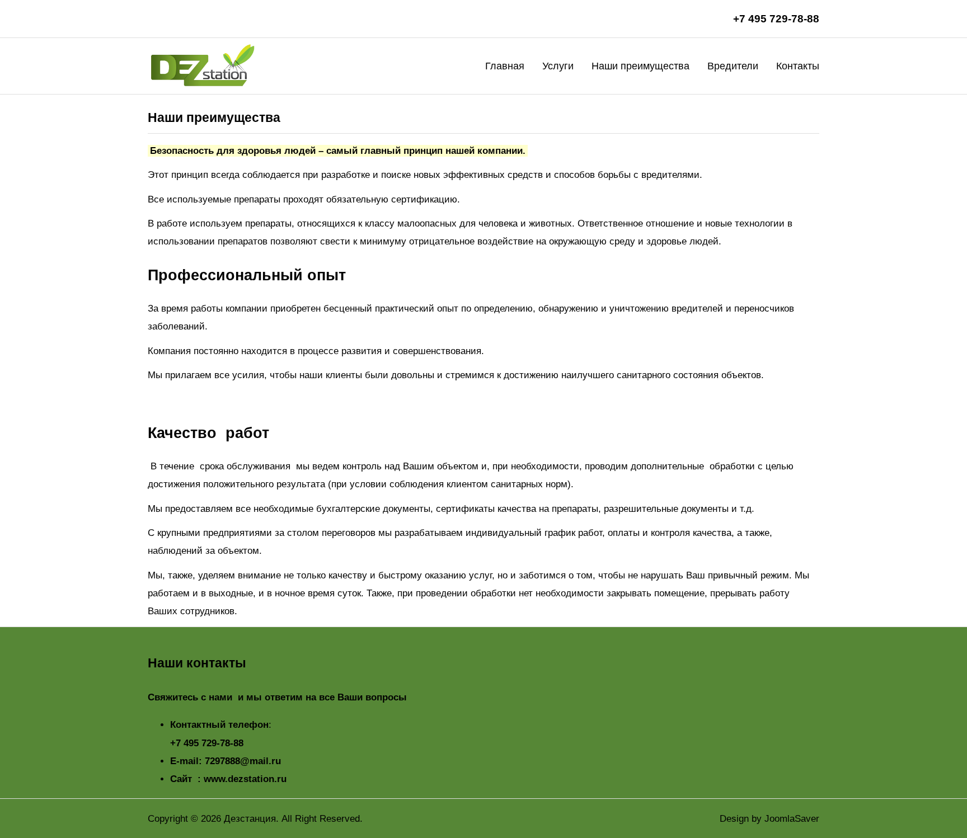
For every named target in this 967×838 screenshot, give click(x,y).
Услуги (558, 66)
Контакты (797, 66)
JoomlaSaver (791, 818)
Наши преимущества (640, 66)
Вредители (732, 66)
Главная (504, 66)
